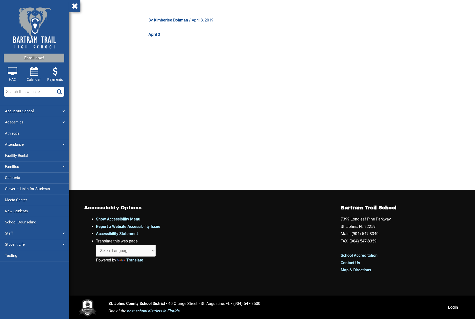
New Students (16, 211)
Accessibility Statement (117, 233)
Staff (9, 233)
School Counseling (20, 222)
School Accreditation (359, 255)
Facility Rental (16, 155)
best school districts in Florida (153, 311)
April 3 (154, 34)
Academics (14, 122)
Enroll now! (34, 58)
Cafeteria (12, 178)
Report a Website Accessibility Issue (128, 226)
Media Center (16, 200)
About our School (19, 111)
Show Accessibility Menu (118, 219)
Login (453, 307)
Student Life (15, 244)
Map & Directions (356, 270)
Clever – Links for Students (27, 189)
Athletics (12, 133)
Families (12, 166)
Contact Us (350, 262)
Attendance (14, 144)
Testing (11, 255)
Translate (134, 260)
